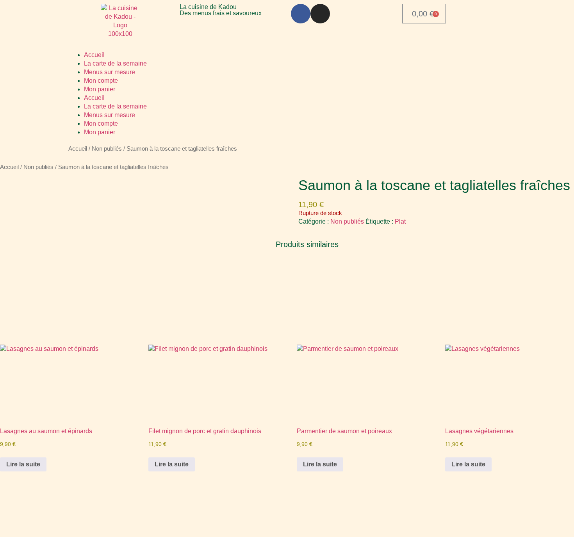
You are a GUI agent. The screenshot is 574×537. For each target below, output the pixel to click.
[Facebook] (300, 13)
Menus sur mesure (109, 72)
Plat (400, 221)
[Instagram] (320, 13)
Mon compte (101, 80)
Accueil (94, 55)
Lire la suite (23, 464)
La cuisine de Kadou (208, 7)
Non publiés (107, 149)
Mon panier (99, 89)
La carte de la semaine (115, 63)
